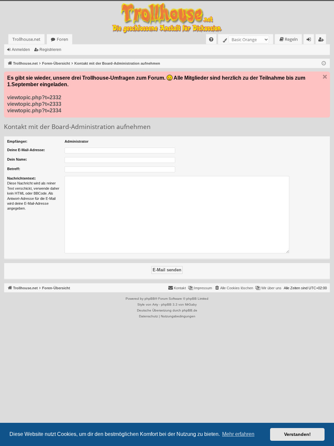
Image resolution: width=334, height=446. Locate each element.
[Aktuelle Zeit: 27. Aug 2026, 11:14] (324, 63)
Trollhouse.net (26, 39)
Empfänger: (17, 141)
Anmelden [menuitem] (310, 40)
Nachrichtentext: (21, 178)
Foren (62, 39)
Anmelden (21, 49)
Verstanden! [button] (297, 434)
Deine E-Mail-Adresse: (26, 150)
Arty (155, 304)
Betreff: (13, 169)
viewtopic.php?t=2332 (34, 97)
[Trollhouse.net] (167, 17)
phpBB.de (189, 310)
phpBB (149, 298)
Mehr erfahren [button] (238, 434)
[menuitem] (211, 39)
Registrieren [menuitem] (322, 40)
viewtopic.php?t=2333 (34, 104)
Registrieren (50, 49)
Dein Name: (17, 159)
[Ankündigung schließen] (325, 77)
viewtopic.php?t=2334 (34, 110)
